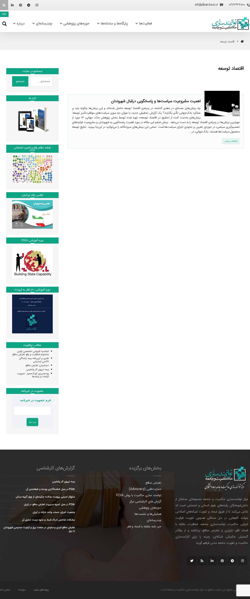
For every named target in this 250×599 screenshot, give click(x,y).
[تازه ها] (32, 119)
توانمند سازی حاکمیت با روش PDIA (138, 495)
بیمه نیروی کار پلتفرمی (37, 369)
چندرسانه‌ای (154, 520)
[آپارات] (20, 5)
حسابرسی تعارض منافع (37, 365)
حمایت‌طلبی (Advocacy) (145, 489)
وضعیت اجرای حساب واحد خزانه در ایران (54, 512)
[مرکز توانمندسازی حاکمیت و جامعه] (230, 23)
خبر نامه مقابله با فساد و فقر (144, 526)
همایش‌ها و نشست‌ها (148, 514)
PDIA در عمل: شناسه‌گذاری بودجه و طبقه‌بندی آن (50, 489)
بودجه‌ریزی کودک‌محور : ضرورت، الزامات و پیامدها (33, 375)
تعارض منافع (153, 483)
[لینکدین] (12, 5)
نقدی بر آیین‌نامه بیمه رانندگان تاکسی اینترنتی (34, 360)
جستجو (20, 81)
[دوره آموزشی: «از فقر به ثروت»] (32, 314)
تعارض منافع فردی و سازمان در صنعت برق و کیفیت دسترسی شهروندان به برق (39, 529)
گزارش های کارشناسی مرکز (145, 501)
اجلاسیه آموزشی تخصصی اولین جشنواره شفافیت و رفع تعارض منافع (30, 353)
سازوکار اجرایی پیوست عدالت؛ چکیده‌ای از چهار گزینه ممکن (45, 497)
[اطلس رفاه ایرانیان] (32, 214)
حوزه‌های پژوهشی (150, 508)
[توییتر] (191, 560)
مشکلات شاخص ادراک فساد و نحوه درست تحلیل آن (48, 520)
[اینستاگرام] (37, 5)
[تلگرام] (29, 5)
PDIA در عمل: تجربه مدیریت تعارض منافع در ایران (49, 504)
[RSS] (4, 5)
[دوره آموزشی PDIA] (32, 261)
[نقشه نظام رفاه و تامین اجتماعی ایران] (32, 169)
